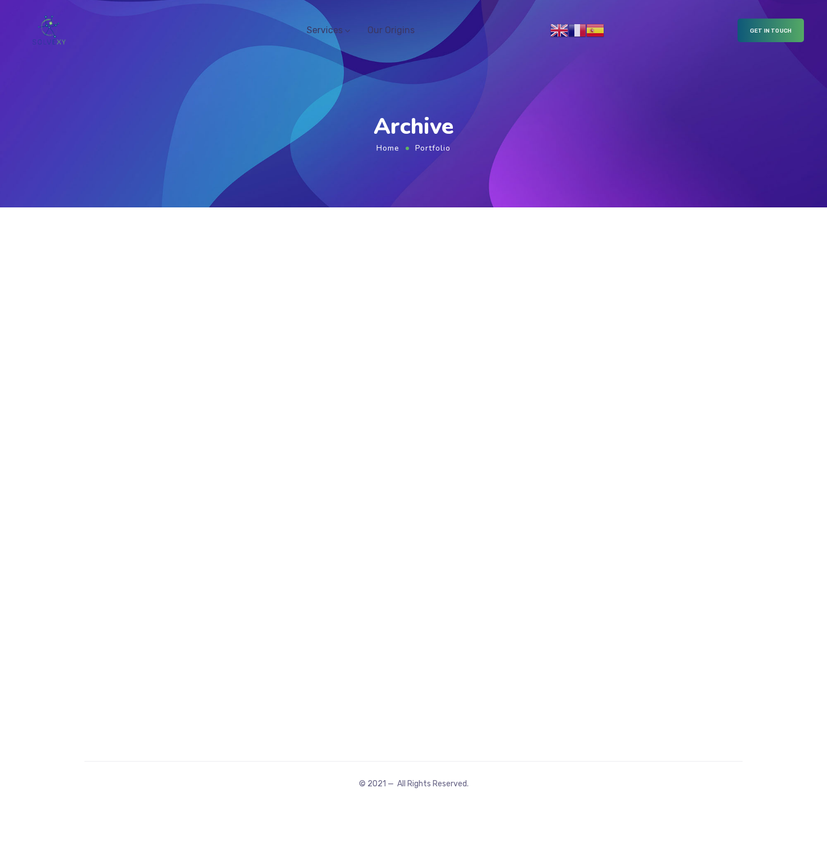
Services (325, 30)
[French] (577, 30)
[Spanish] (595, 30)
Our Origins (391, 30)
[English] (559, 30)
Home (387, 148)
